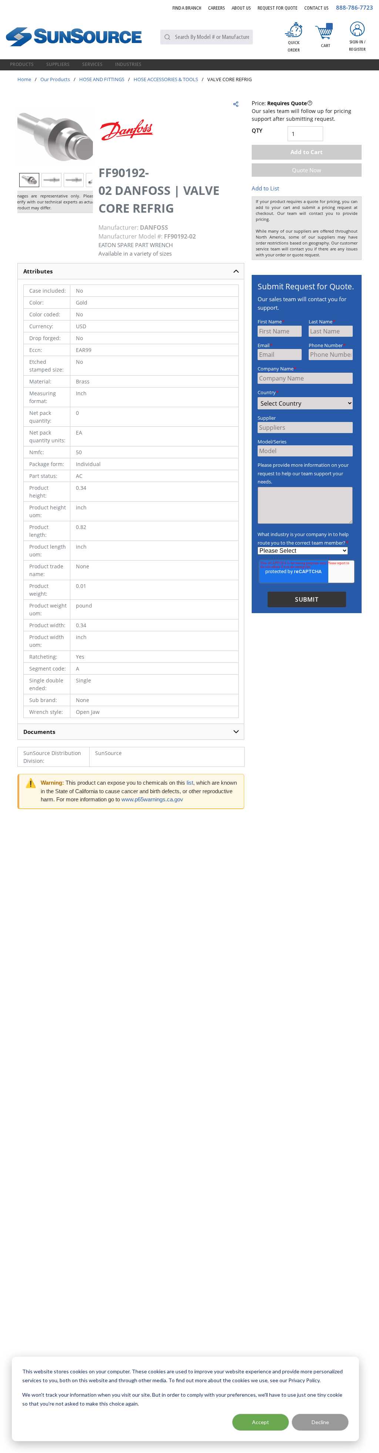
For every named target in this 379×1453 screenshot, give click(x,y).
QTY (257, 130)
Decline (320, 1422)
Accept (260, 1422)
